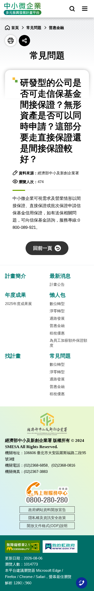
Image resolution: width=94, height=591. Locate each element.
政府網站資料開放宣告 (47, 510)
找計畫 (13, 356)
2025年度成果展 (18, 303)
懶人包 (57, 295)
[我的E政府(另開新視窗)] (60, 546)
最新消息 (60, 276)
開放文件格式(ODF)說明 (47, 526)
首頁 (15, 27)
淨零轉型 (57, 311)
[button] (84, 8)
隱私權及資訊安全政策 (47, 518)
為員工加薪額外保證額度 (68, 342)
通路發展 (57, 318)
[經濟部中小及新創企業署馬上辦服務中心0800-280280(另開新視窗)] (47, 492)
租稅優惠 (57, 333)
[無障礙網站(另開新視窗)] (22, 546)
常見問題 (33, 27)
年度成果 (15, 295)
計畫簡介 (15, 276)
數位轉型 (57, 303)
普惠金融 (56, 27)
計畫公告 (57, 284)
